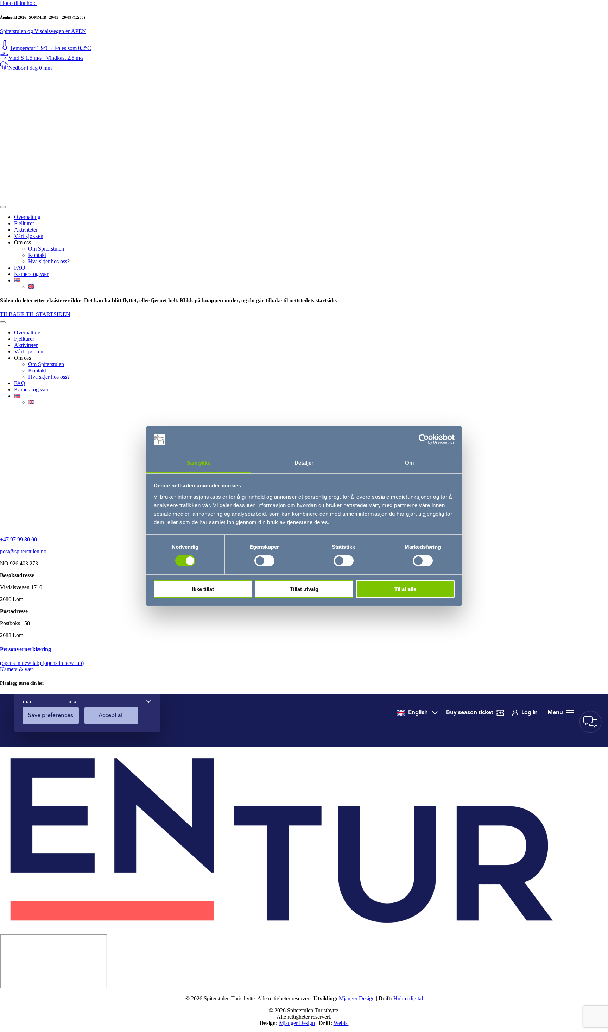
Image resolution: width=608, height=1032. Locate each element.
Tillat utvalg (304, 589)
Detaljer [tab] (304, 463)
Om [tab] (409, 463)
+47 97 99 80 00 (18, 539)
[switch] (264, 560)
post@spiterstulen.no (23, 551)
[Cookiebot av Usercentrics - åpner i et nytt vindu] (424, 439)
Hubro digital (408, 998)
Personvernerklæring (25, 649)
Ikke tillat (203, 589)
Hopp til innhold (18, 3)
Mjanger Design (357, 998)
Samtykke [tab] (198, 463)
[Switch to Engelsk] (31, 287)
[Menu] (3, 207)
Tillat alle (405, 589)
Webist (341, 1023)
